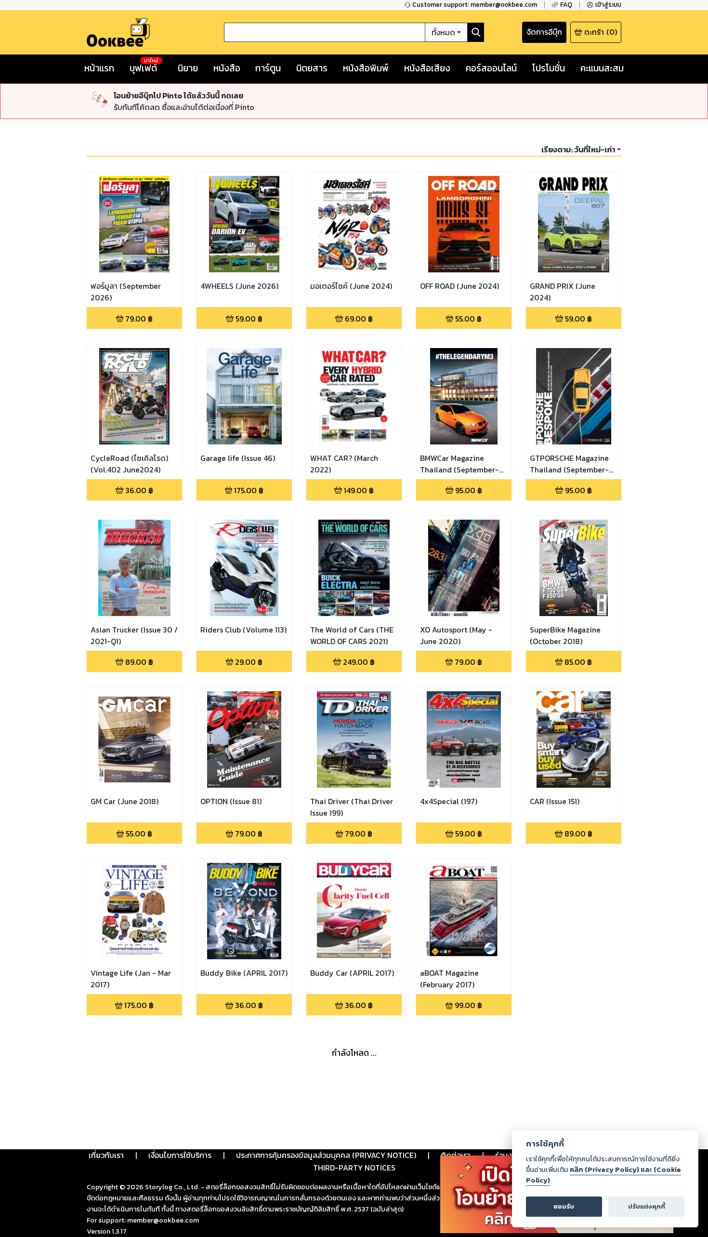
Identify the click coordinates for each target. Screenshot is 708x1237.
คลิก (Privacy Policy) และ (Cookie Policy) (603, 1174)
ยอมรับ (563, 1206)
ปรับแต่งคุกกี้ (646, 1206)
